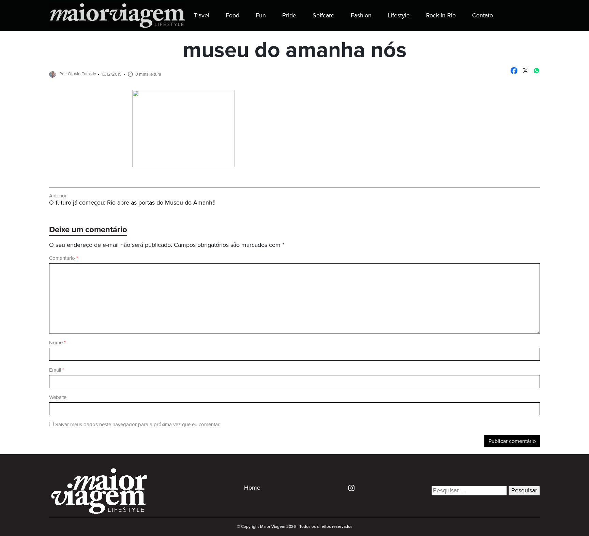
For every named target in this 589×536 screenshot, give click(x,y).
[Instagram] (349, 487)
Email (56, 370)
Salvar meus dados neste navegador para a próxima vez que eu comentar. (137, 424)
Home (252, 488)
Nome (57, 343)
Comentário (63, 258)
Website (57, 397)
